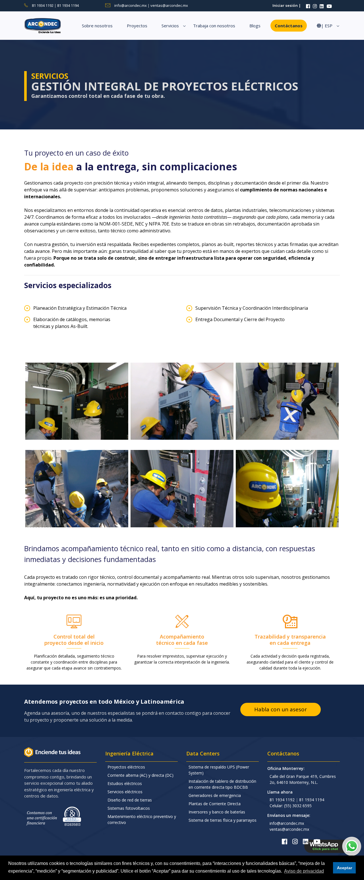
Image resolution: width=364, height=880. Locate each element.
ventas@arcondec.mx (169, 5)
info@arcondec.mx (131, 5)
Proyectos (137, 25)
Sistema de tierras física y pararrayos (223, 820)
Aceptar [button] (344, 867)
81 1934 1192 (43, 5)
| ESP (326, 25)
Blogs (254, 25)
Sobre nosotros (97, 25)
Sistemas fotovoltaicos (128, 808)
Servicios (170, 25)
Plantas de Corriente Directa (215, 803)
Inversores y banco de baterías (217, 812)
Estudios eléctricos (124, 783)
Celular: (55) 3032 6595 (291, 805)
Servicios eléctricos (124, 791)
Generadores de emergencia (215, 795)
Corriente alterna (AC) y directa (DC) (140, 775)
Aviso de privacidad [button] (304, 871)
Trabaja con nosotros (214, 25)
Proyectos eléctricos (126, 767)
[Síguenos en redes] (308, 5)
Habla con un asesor (280, 709)
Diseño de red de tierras (129, 800)
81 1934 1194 (68, 5)
